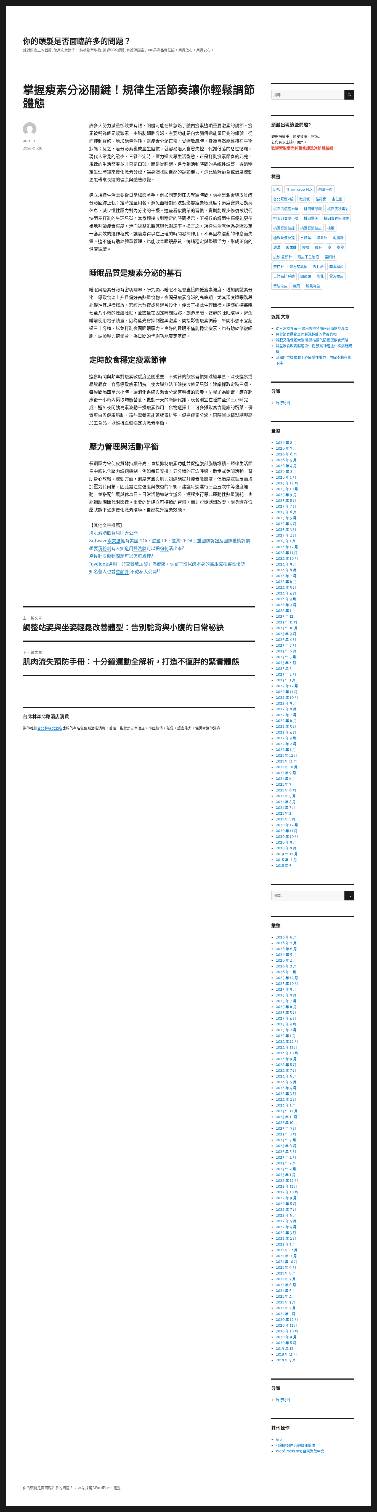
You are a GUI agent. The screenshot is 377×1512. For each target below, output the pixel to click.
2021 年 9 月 (286, 772)
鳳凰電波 (313, 286)
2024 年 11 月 (287, 552)
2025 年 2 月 (286, 535)
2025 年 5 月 (286, 518)
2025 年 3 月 (286, 529)
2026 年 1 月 (286, 477)
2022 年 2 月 (286, 744)
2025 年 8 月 (286, 500)
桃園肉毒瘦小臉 (285, 218)
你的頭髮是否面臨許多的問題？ (77, 41)
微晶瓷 (304, 199)
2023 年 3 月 (286, 668)
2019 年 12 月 (287, 854)
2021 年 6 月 (286, 790)
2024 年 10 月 (287, 558)
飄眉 (296, 286)
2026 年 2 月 (286, 471)
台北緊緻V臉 (283, 199)
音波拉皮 (280, 286)
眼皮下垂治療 (308, 257)
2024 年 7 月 (286, 576)
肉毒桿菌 (336, 266)
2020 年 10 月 (287, 836)
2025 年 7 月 (286, 506)
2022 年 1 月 (286, 749)
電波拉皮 (336, 276)
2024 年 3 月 (286, 599)
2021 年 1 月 (285, 819)
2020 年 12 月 (287, 825)
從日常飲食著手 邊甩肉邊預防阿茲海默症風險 (312, 328)
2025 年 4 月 (286, 523)
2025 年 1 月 (286, 541)
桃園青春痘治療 (336, 218)
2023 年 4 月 (286, 662)
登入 (279, 1439)
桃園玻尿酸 (313, 208)
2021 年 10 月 (287, 767)
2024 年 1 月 (286, 610)
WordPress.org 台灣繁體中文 (300, 1451)
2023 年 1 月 (286, 680)
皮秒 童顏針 (282, 257)
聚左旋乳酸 (298, 266)
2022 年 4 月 (286, 732)
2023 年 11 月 (286, 622)
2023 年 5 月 (286, 657)
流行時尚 (283, 403)
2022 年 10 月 (287, 697)
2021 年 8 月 (286, 778)
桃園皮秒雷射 (338, 208)
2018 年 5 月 (286, 865)
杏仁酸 (337, 199)
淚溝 (276, 247)
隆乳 (320, 276)
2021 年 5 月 (286, 796)
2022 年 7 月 (286, 715)
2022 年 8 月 (286, 709)
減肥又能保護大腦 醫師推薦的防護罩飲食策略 (312, 340)
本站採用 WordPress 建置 (99, 1488)
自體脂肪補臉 (284, 276)
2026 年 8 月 (286, 442)
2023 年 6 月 (286, 651)
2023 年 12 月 (287, 616)
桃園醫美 (311, 218)
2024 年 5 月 (286, 587)
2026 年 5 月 (286, 460)
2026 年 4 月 (286, 465)
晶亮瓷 (320, 199)
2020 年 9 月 (286, 842)
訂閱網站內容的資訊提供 (295, 1445)
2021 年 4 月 (286, 801)
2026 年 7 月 (286, 448)
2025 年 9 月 (286, 494)
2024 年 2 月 (286, 604)
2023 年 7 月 (286, 645)
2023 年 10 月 (287, 628)
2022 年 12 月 (287, 686)
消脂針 (338, 237)
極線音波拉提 (284, 237)
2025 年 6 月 (286, 512)
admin (29, 140)
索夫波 (114, 540)
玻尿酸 (291, 247)
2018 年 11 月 (286, 859)
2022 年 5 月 (286, 726)
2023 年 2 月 (286, 674)
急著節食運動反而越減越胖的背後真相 (306, 334)
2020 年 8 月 (286, 848)
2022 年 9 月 (286, 703)
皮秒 (340, 247)
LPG (277, 189)
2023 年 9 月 (286, 633)
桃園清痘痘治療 (285, 208)
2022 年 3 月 (286, 738)
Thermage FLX (299, 189)
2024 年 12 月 (287, 547)
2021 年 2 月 (286, 813)
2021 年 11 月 (286, 761)
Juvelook (98, 564)
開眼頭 (305, 276)
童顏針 (330, 257)
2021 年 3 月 (286, 807)
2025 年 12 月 (287, 483)
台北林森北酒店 (49, 728)
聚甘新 (318, 266)
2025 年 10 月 (287, 489)
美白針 (278, 266)
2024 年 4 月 (286, 593)
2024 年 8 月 (286, 570)
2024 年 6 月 (286, 581)
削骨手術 (325, 189)
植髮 (330, 228)
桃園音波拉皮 (311, 228)
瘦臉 (305, 247)
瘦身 (318, 247)
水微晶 (305, 237)
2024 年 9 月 (286, 564)
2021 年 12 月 (287, 755)
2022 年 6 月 (286, 720)
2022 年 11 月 (287, 691)
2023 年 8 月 (286, 639)
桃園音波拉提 (284, 228)
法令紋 (322, 237)
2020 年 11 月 (287, 830)
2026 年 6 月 (286, 454)
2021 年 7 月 (286, 784)
